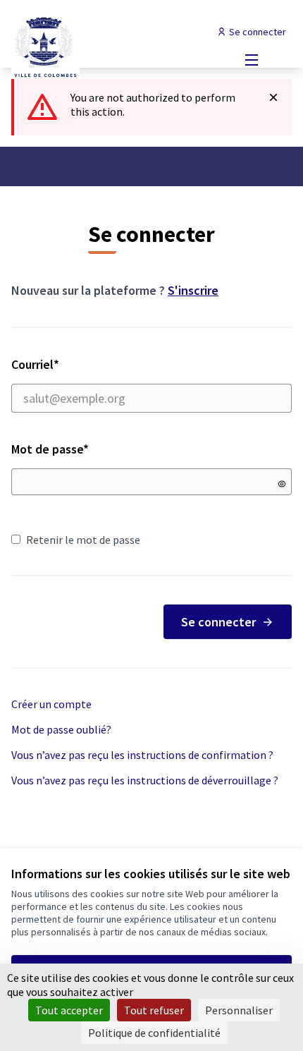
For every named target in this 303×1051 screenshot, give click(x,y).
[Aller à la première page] (115, 46)
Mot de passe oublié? (61, 729)
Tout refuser (154, 1010)
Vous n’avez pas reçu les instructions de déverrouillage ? (144, 780)
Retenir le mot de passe (83, 540)
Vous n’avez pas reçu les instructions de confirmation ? (142, 755)
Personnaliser (239, 1010)
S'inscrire (193, 290)
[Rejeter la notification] (273, 97)
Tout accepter (69, 1010)
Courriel (85, 364)
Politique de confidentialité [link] (154, 1033)
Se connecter (218, 622)
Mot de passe (50, 449)
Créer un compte (51, 704)
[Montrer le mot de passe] (282, 484)
